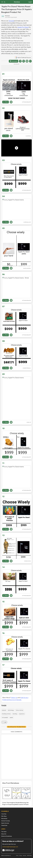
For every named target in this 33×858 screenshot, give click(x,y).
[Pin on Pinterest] (11, 102)
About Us (3, 834)
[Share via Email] (30, 61)
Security (24, 855)
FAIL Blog (3, 816)
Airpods (11, 21)
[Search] (4, 2)
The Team (3, 831)
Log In (30, 2)
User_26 (29, 422)
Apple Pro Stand (23, 27)
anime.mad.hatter (27, 268)
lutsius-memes (28, 560)
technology (11, 710)
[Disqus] (16, 757)
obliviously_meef (28, 222)
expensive (21, 713)
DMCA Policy (29, 855)
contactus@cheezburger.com (10, 846)
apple (11, 717)
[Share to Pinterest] (27, 61)
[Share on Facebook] (20, 61)
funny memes (19, 710)
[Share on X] (23, 61)
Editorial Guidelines (6, 836)
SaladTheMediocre (27, 368)
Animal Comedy (5, 821)
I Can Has (3, 814)
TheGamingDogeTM (27, 101)
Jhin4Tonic (29, 135)
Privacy (20, 855)
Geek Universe (5, 823)
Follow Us (14, 697)
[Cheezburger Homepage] (16, 851)
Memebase (17, 2)
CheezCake (4, 825)
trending (15, 713)
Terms (17, 855)
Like (5, 722)
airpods (4, 710)
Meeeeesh (7, 15)
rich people (5, 717)
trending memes (6, 713)
